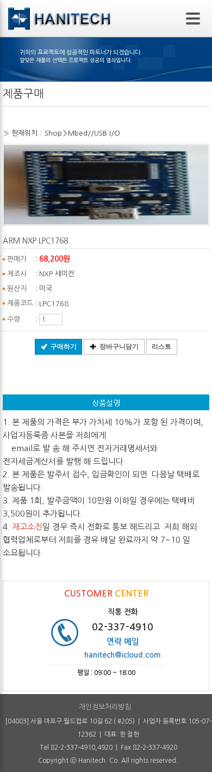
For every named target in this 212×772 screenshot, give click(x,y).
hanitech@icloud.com (122, 655)
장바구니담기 (119, 346)
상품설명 (106, 403)
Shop (53, 133)
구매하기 (64, 346)
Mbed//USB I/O (94, 133)
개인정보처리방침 (105, 706)
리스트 (161, 346)
